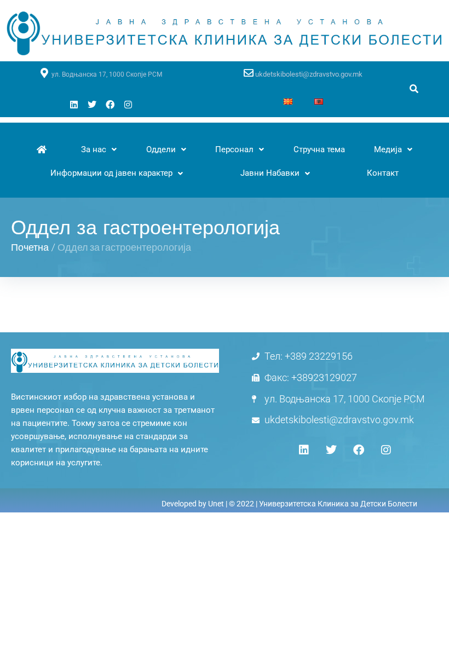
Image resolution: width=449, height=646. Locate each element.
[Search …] (414, 89)
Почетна (30, 247)
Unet (216, 503)
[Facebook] (110, 104)
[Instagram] (128, 104)
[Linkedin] (74, 104)
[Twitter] (92, 104)
